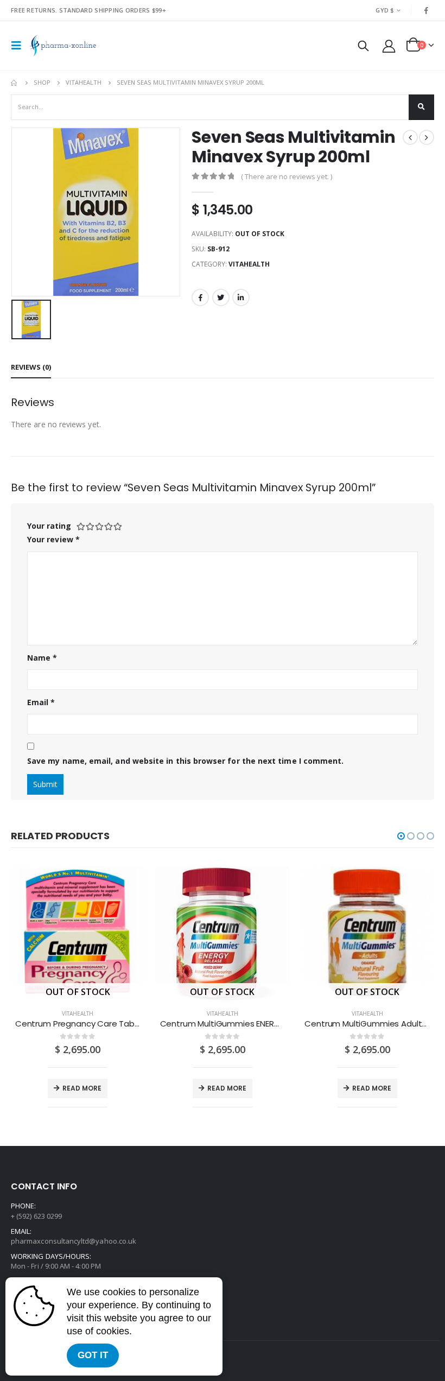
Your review (53, 539)
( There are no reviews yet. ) (286, 176)
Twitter (221, 297)
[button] (401, 835)
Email (41, 702)
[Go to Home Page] (14, 82)
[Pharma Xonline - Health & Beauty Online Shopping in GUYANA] (62, 45)
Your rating (49, 526)
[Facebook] (426, 10)
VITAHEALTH (249, 264)
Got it (93, 1355)
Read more (81, 1088)
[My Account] (389, 46)
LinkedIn (241, 297)
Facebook (200, 297)
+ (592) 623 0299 (36, 1216)
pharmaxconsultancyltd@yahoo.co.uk (73, 1241)
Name (42, 658)
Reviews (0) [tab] (31, 367)
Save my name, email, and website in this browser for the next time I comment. (185, 761)
